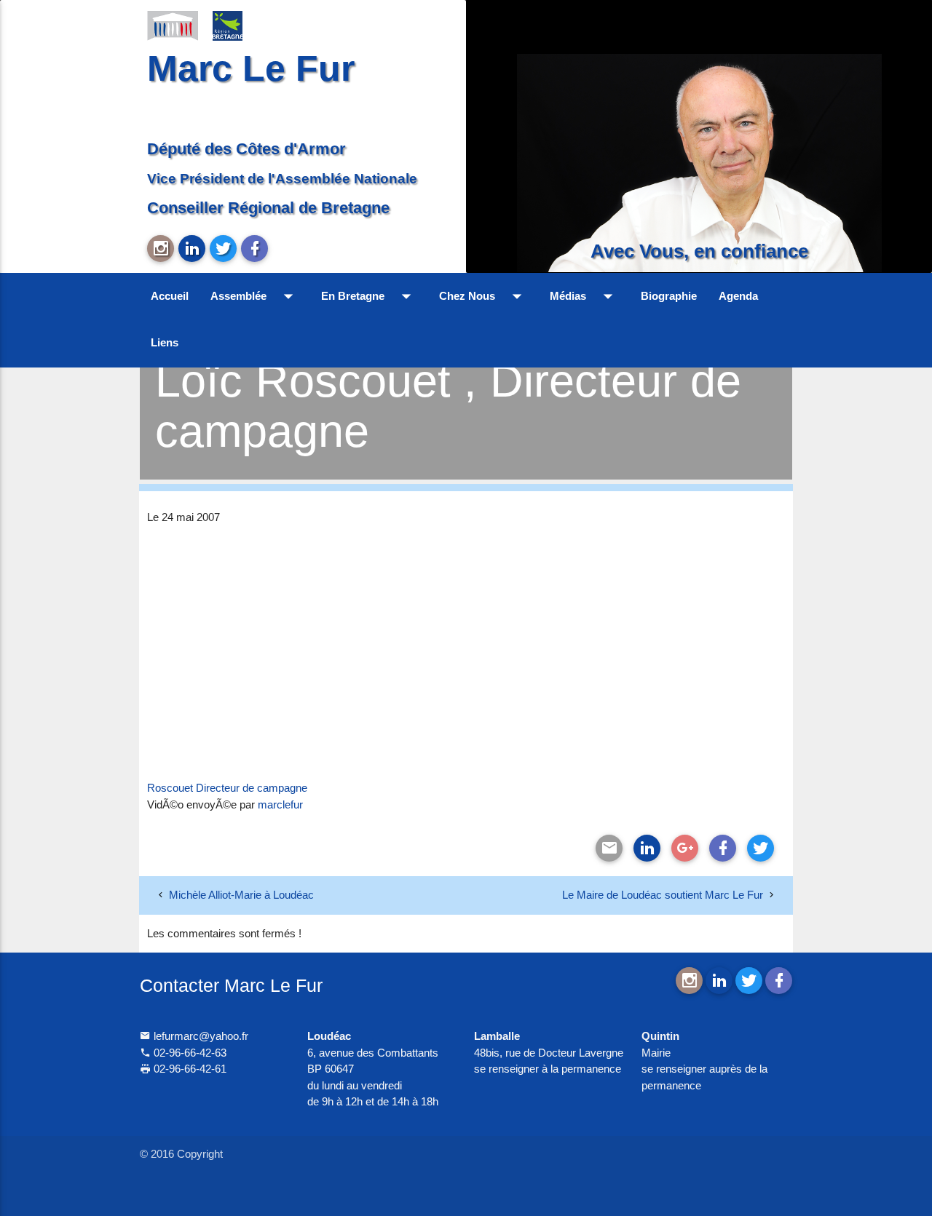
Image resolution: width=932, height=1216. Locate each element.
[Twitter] (760, 848)
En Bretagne (369, 296)
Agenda (738, 296)
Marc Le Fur (251, 68)
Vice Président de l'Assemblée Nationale (282, 178)
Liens (164, 342)
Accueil (170, 296)
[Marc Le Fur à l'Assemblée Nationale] (172, 24)
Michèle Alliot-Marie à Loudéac (241, 895)
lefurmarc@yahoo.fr (199, 1036)
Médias (584, 296)
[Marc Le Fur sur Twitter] (223, 248)
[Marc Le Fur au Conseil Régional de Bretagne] (238, 24)
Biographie (669, 296)
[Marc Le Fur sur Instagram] (160, 248)
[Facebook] (722, 848)
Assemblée (254, 296)
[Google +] (684, 848)
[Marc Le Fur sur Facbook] (254, 248)
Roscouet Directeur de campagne (227, 788)
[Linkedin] (646, 848)
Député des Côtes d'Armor (246, 149)
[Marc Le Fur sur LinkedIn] (191, 248)
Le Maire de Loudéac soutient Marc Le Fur (662, 895)
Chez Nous (483, 296)
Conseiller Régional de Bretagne (268, 208)
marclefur (280, 804)
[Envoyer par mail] (609, 848)
